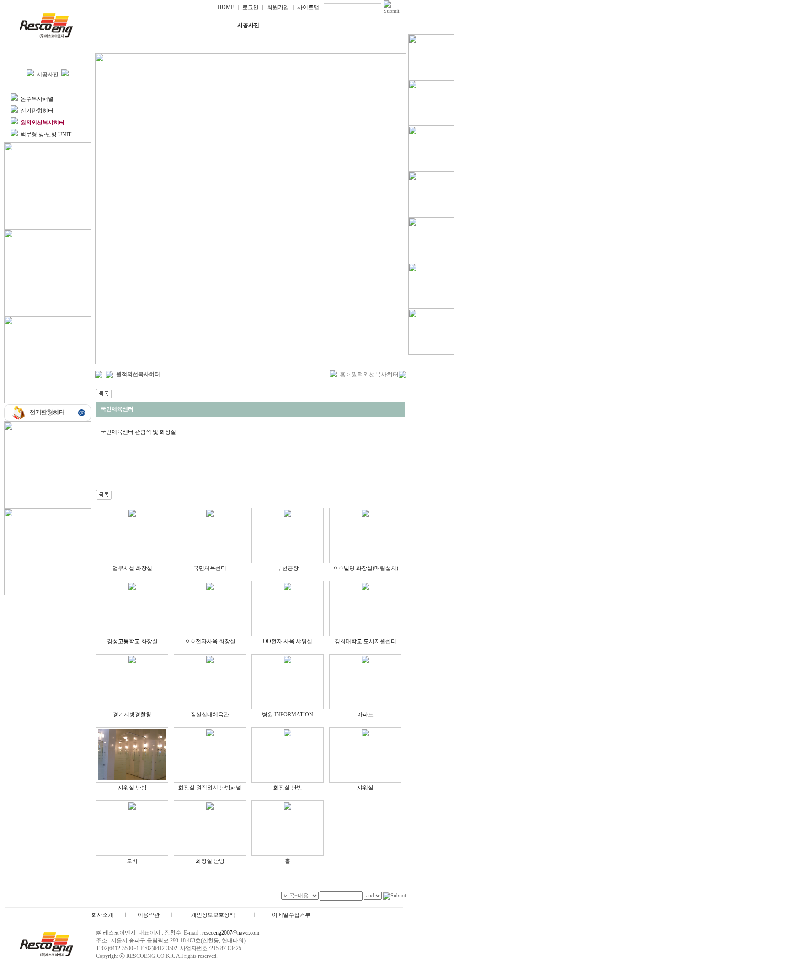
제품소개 (192, 25)
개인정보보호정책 (213, 915)
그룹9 (137, 43)
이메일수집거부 (291, 915)
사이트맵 (308, 7)
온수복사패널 (37, 99)
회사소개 (137, 25)
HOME (226, 7)
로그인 (250, 7)
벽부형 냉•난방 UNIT (46, 134)
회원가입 (278, 7)
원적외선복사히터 (375, 374)
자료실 (360, 25)
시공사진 (248, 25)
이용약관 (149, 915)
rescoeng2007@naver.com (230, 932)
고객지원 (304, 25)
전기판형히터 (37, 110)
